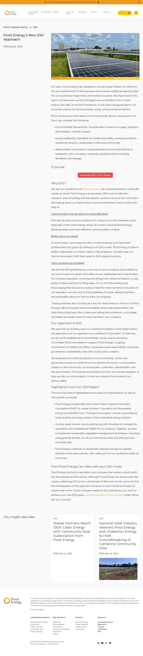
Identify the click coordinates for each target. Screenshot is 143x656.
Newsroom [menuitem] (102, 624)
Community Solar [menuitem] (36, 629)
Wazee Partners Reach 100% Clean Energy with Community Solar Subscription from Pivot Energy (72, 531)
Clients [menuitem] (55, 634)
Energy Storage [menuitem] (36, 632)
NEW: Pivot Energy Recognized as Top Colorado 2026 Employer (71, 2)
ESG (35, 27)
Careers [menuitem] (101, 627)
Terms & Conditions (38, 644)
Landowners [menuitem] (80, 629)
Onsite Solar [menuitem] (34, 624)
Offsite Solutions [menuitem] (36, 627)
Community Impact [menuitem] (105, 622)
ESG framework (92, 189)
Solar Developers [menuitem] (81, 622)
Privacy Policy (52, 644)
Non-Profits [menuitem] (57, 632)
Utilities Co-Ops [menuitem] (81, 627)
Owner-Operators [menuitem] (81, 624)
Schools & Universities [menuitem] (61, 629)
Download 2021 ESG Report (95, 175)
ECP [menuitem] (99, 632)
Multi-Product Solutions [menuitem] (39, 622)
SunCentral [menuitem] (102, 629)
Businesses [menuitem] (57, 622)
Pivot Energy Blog (15, 27)
